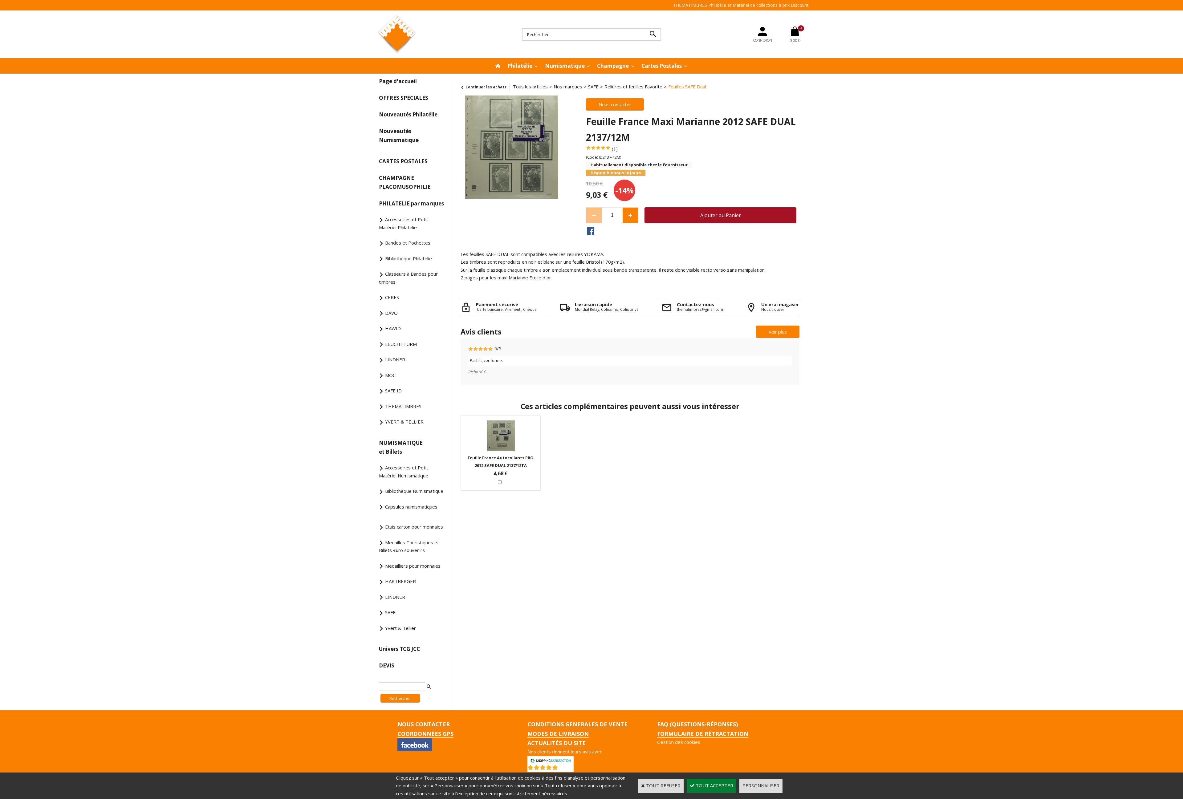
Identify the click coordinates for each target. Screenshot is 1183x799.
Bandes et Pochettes (407, 243)
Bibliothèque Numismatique (414, 491)
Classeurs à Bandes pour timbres (408, 278)
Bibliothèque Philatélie (408, 258)
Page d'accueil (398, 81)
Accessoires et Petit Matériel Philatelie (403, 223)
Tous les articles (530, 86)
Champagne (613, 65)
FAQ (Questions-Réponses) (697, 724)
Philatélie (519, 65)
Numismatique (565, 65)
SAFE (390, 612)
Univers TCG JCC (399, 648)
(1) (615, 149)
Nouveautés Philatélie (408, 114)
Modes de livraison (558, 733)
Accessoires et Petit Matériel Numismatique (403, 471)
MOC (390, 375)
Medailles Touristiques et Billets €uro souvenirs (409, 546)
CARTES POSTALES (403, 161)
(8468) (566, 769)
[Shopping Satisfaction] (551, 760)
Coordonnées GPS (425, 733)
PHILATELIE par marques (411, 203)
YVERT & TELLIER (404, 422)
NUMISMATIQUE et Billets (401, 447)
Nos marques (568, 86)
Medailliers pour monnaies (413, 566)
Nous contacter (423, 724)
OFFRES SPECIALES (403, 97)
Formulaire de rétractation (702, 733)
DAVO (391, 313)
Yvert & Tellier (400, 628)
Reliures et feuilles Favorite (633, 86)
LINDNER (395, 359)
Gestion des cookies (678, 742)
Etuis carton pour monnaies (414, 527)
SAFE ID (393, 390)
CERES (392, 297)
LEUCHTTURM (401, 344)
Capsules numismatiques (411, 507)
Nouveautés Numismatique (399, 136)
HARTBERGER (400, 581)
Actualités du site (556, 743)
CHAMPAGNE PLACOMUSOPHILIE (405, 182)
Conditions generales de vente (577, 724)
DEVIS (386, 665)
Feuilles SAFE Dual (687, 86)
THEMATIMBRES (403, 406)
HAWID (393, 328)
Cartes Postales (661, 65)
